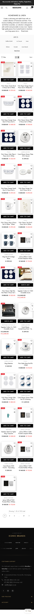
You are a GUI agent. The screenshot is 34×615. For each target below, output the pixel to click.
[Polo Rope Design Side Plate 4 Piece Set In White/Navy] (8, 380)
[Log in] (27, 8)
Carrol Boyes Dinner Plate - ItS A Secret (25, 155)
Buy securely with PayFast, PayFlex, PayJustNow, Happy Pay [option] (17, 3)
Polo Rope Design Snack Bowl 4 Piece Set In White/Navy (8, 189)
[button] (16, 57)
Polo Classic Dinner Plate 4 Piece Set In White (25, 121)
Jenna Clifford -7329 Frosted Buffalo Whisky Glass (25, 467)
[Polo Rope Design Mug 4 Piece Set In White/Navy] (25, 69)
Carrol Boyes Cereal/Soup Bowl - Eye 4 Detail (25, 328)
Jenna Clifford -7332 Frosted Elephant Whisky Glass (25, 257)
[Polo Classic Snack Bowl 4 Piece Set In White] (8, 69)
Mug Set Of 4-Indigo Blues (8, 257)
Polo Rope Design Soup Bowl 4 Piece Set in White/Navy (8, 121)
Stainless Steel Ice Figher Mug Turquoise (8, 432)
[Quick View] (14, 66)
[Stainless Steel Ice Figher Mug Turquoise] (8, 415)
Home (11, 12)
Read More (17, 51)
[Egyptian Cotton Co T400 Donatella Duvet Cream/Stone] (25, 274)
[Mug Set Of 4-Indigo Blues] (8, 240)
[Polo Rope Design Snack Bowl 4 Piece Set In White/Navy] (8, 171)
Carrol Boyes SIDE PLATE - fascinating (8, 467)
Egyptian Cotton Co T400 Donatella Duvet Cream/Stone (25, 292)
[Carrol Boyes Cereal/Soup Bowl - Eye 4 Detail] (25, 310)
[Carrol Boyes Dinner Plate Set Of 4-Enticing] (25, 380)
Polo (8, 84)
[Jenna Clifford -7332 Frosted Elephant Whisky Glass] (25, 240)
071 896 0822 (8, 582)
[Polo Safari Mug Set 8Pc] (25, 346)
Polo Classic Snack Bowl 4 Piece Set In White (8, 87)
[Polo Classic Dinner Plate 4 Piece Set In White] (25, 103)
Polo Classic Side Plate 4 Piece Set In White (8, 155)
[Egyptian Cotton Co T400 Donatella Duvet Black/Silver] (8, 310)
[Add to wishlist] (14, 63)
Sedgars (8, 429)
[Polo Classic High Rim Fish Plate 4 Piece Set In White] (8, 274)
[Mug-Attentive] (8, 346)
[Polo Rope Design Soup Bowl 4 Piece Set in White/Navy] (8, 103)
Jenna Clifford (25, 254)
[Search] (6, 8)
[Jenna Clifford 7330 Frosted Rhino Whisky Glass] (8, 483)
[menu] (2, 8)
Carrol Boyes (25, 152)
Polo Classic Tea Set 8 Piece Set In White (25, 223)
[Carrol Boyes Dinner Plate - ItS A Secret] (25, 137)
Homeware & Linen (20, 12)
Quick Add (25, 285)
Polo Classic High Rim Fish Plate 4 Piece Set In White (8, 292)
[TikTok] (12, 590)
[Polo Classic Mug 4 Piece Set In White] (8, 205)
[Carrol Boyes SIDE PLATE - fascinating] (8, 449)
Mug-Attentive (9, 363)
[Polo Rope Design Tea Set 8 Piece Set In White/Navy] (25, 171)
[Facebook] (3, 590)
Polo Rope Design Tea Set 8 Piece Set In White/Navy (25, 189)
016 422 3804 (8, 580)
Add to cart (8, 80)
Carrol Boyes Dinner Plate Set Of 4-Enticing (25, 398)
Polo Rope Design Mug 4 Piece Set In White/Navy (25, 87)
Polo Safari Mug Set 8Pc (25, 364)
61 (24, 516)
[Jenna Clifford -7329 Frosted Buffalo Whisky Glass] (25, 449)
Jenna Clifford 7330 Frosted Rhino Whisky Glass (8, 501)
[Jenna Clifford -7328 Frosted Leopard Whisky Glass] (25, 415)
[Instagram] (8, 590)
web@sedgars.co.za (10, 585)
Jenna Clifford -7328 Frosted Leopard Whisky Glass (25, 432)
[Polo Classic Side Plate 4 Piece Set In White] (8, 137)
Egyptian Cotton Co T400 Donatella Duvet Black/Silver (8, 328)
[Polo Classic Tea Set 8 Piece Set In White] (25, 205)
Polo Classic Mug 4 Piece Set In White (8, 223)
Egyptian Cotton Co (25, 289)
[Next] (29, 515)
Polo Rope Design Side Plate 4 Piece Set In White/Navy (9, 398)
